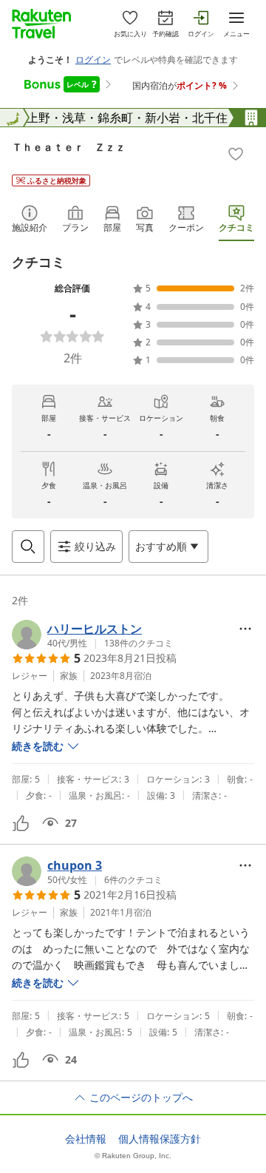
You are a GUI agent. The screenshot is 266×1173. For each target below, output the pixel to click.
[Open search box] (28, 546)
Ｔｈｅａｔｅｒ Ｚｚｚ (69, 147)
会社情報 (85, 1139)
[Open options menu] (245, 629)
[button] (92, 634)
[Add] (235, 154)
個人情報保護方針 (159, 1139)
